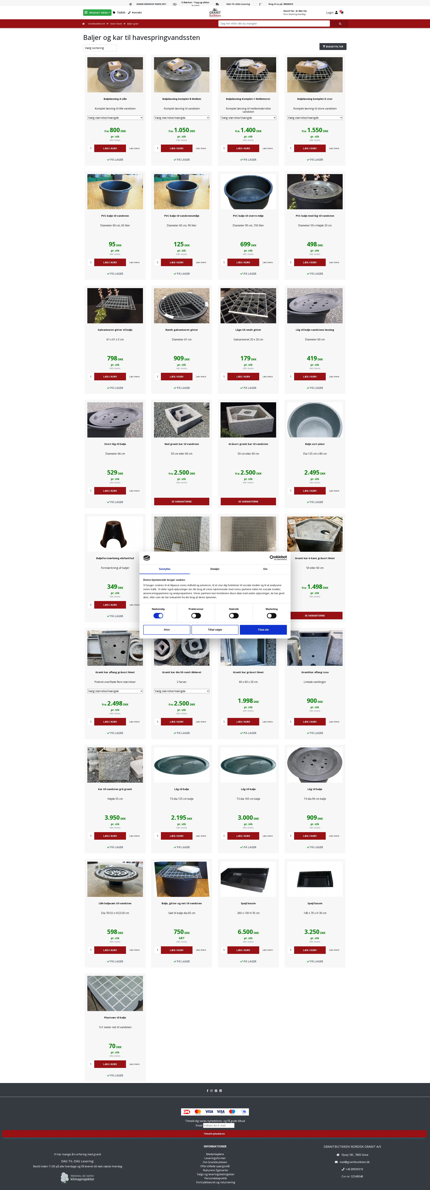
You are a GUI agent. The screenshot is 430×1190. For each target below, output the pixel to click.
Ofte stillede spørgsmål (215, 1166)
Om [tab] (265, 568)
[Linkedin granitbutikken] (221, 1091)
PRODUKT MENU (98, 12)
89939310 (288, 4)
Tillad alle (263, 629)
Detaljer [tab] (215, 568)
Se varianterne (182, 501)
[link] (115, 110)
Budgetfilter (334, 46)
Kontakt (137, 12)
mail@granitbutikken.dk (355, 1162)
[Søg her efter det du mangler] (339, 23)
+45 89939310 (354, 1169)
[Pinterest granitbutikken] (217, 1091)
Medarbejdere (215, 1154)
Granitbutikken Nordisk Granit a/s (352, 1147)
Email (199, 1125)
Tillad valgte (215, 629)
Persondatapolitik (215, 1178)
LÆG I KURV (110, 148)
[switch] (196, 615)
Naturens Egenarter (215, 1170)
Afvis (167, 629)
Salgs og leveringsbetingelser (215, 1174)
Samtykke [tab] (164, 568)
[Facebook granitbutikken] (208, 1091)
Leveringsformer (215, 1158)
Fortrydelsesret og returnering (215, 1182)
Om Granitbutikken (215, 1162)
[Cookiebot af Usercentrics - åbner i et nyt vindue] (272, 557)
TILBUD (121, 12)
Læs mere (135, 148)
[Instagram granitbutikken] (212, 1091)
